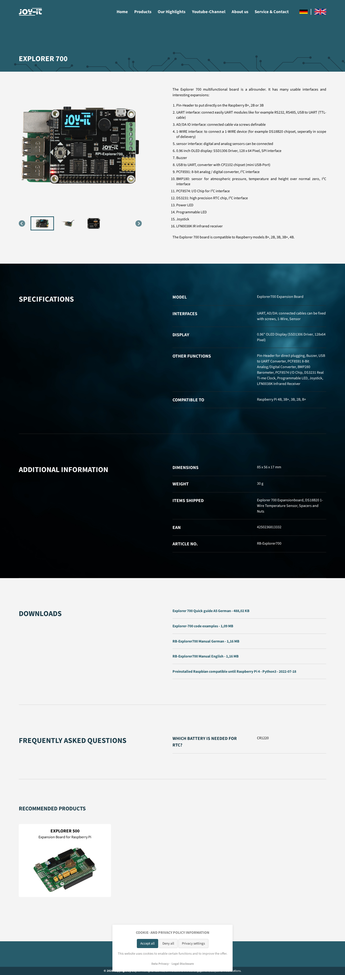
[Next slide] (138, 223)
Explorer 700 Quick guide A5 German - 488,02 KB (210, 610)
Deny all (168, 943)
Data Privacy (160, 964)
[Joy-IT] (30, 12)
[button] (42, 223)
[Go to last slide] (22, 223)
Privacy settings (193, 943)
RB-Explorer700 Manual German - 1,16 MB (205, 641)
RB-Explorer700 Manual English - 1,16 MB (205, 656)
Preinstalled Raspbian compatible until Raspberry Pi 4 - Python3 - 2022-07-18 (234, 671)
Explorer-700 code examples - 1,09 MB (202, 626)
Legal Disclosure (183, 964)
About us (240, 12)
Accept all (147, 943)
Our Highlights (171, 12)
